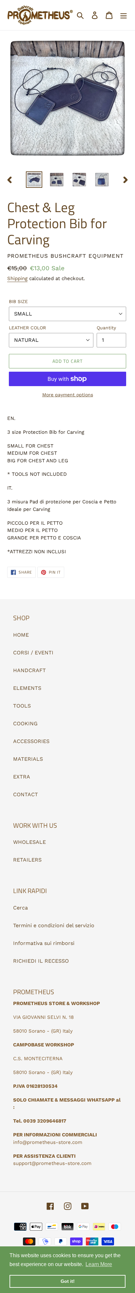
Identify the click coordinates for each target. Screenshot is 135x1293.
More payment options (67, 394)
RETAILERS (27, 860)
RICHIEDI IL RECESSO (41, 961)
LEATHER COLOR (27, 327)
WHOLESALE (29, 842)
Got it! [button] (68, 1281)
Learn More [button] (99, 1264)
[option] (34, 179)
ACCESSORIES (31, 741)
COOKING (25, 723)
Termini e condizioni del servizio (53, 925)
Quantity (106, 327)
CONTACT (25, 794)
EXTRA (21, 777)
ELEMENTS (27, 688)
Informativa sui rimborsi (43, 943)
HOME (21, 635)
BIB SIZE (18, 301)
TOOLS (22, 706)
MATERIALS (28, 759)
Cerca (20, 908)
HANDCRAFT (29, 670)
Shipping (17, 278)
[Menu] (123, 15)
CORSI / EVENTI (33, 652)
